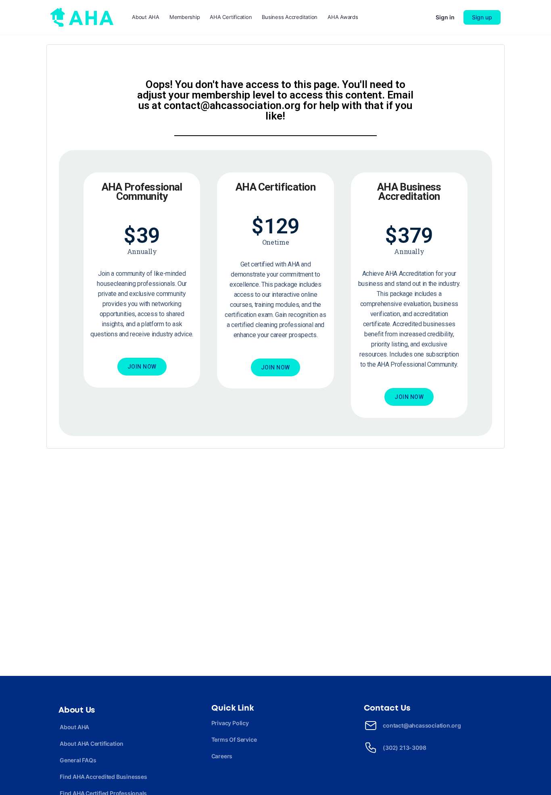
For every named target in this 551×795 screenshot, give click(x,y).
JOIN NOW (142, 366)
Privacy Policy (230, 722)
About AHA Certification (91, 743)
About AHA (74, 727)
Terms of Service (234, 739)
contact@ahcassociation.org (422, 725)
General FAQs (78, 760)
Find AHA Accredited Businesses (103, 776)
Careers (222, 756)
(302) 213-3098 (404, 747)
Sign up (482, 17)
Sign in (445, 17)
